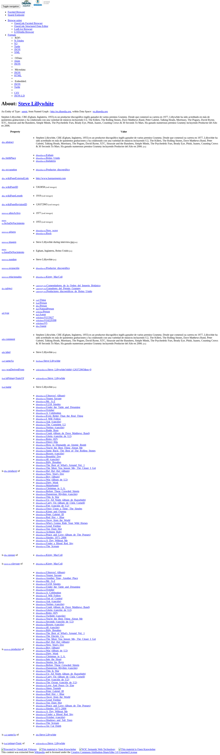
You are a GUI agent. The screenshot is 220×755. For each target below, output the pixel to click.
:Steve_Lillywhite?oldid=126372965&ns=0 (63, 369)
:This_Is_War (47, 497)
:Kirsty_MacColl (49, 276)
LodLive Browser (23, 29)
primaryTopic (13, 743)
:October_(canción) (50, 717)
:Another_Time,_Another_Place (57, 578)
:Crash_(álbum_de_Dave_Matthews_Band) (63, 433)
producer (10, 471)
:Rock (44, 233)
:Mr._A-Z (45, 401)
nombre (9, 259)
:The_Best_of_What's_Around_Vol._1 (60, 465)
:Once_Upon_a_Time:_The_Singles (59, 508)
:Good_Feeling (48, 526)
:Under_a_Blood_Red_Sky (54, 543)
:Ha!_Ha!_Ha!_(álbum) (52, 471)
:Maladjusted (47, 485)
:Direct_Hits (47, 442)
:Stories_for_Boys (50, 662)
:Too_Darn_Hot (49, 529)
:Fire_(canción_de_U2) (52, 505)
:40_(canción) (47, 459)
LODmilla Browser (24, 32)
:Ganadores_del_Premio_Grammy (58, 288)
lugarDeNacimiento (13, 251)
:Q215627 (45, 317)
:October (45, 410)
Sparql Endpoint (16, 15)
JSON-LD (19, 95)
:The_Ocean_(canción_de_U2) (56, 682)
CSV (16, 92)
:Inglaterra (46, 161)
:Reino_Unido (48, 158)
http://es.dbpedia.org (60, 111)
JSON (17, 49)
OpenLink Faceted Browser (28, 23)
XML (17, 52)
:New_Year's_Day (50, 473)
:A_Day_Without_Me (52, 540)
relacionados (12, 276)
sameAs (8, 360)
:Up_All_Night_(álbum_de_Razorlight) (61, 500)
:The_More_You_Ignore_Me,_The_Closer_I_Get (66, 468)
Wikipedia (39, 752)
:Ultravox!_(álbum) (50, 395)
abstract (8, 142)
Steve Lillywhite (36, 103)
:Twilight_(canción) (50, 615)
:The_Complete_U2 (51, 424)
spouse (9, 555)
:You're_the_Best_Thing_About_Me (59, 447)
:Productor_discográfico (53, 169)
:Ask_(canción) (48, 421)
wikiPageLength (12, 195)
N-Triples (19, 40)
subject (7, 288)
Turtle (17, 46)
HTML (18, 75)
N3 (15, 43)
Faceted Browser (16, 12)
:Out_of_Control (49, 598)
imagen (9, 242)
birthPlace (9, 158)
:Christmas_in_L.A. (51, 488)
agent (24, 111)
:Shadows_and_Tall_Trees (54, 720)
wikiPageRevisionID (14, 204)
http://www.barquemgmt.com (51, 178)
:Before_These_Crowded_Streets (57, 491)
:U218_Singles (48, 404)
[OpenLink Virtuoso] (19, 749)
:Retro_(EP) (47, 439)
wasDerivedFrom (13, 369)
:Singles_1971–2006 (51, 537)
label (6, 352)
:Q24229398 (46, 320)
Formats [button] (12, 34)
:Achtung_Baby (49, 531)
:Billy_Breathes (48, 462)
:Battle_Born (47, 430)
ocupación (10, 268)
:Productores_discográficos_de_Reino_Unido (64, 291)
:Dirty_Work (47, 482)
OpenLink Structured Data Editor (31, 26)
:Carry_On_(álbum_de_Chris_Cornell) (60, 502)
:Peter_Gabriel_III (50, 514)
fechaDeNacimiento (13, 222)
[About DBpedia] (27, 6)
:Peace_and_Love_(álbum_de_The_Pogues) (63, 534)
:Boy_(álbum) (48, 476)
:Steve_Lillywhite (50, 378)
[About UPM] (42, 6)
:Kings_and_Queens (51, 511)
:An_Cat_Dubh (48, 726)
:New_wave (47, 230)
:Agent (41, 314)
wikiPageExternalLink (15, 178)
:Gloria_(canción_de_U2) (54, 436)
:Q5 (41, 323)
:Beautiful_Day (48, 456)
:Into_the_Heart (48, 659)
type (5, 313)
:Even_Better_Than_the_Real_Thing (59, 416)
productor (12, 649)
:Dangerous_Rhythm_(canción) (56, 494)
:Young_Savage (49, 398)
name (6, 387)
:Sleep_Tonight (48, 688)
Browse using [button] (15, 20)
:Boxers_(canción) (50, 453)
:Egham (44, 155)
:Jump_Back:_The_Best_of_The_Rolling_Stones (66, 450)
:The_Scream (47, 546)
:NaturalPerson (45, 308)
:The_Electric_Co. (50, 636)
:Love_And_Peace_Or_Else (55, 685)
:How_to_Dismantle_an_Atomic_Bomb (61, 445)
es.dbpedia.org (100, 111)
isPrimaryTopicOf (13, 378)
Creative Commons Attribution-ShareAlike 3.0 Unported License (104, 752)
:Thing (41, 300)
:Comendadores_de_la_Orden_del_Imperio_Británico (68, 285)
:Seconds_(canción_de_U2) (55, 621)
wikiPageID (10, 187)
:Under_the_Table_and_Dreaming (58, 407)
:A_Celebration (48, 413)
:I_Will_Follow (48, 418)
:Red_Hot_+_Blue (50, 517)
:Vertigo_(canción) (50, 427)
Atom (17, 61)
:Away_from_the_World (53, 520)
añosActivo (11, 213)
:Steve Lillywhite (48, 360)
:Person (41, 303)
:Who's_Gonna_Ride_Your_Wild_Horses (62, 523)
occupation (9, 169)
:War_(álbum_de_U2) (52, 479)
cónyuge (12, 563)
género (9, 232)
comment (8, 339)
